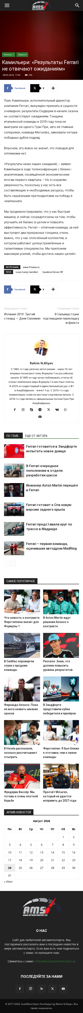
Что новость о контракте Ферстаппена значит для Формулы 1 (21, 622)
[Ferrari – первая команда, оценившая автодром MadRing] (14, 548)
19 (31, 860)
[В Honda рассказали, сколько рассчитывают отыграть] (22, 732)
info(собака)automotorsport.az (55, 961)
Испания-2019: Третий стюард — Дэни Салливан (22, 316)
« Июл (8, 881)
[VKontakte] (58, 409)
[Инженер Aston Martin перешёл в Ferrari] (14, 490)
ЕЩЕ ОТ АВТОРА (36, 435)
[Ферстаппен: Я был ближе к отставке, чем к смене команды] (61, 732)
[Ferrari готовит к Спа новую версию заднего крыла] (14, 510)
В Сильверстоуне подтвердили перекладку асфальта (61, 318)
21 (52, 860)
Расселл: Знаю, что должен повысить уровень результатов (58, 665)
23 (73, 860)
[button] (6, 5)
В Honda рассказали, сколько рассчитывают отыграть (20, 753)
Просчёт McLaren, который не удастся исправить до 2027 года (59, 796)
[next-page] (13, 563)
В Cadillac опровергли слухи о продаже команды (19, 665)
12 (31, 852)
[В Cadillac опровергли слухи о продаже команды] (22, 645)
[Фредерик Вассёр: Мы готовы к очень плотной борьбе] (22, 776)
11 (20, 852)
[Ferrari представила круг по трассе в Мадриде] (14, 529)
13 (41, 852)
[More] (53, 88)
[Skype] (33, 409)
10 (9, 852)
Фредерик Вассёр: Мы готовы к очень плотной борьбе (21, 796)
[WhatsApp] (67, 409)
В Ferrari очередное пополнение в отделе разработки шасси (44, 470)
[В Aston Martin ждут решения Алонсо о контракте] (61, 602)
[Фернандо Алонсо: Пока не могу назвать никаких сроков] (22, 688)
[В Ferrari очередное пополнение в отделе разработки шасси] (14, 471)
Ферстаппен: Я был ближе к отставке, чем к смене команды (61, 753)
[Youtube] (41, 417)
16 (73, 852)
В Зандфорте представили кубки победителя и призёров (59, 709)
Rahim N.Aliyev (41, 363)
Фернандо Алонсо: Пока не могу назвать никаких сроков (21, 709)
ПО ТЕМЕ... (13, 435)
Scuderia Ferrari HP (53, 271)
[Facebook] (16, 409)
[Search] (77, 5)
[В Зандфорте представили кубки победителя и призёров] (61, 688)
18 (20, 860)
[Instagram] (24, 409)
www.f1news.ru (31, 267)
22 (63, 860)
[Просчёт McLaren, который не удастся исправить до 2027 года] (61, 776)
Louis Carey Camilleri (27, 271)
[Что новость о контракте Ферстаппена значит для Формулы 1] (22, 602)
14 (52, 852)
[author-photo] (41, 357)
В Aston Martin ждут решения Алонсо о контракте (57, 622)
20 (41, 860)
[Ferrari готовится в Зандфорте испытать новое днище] (14, 451)
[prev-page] (6, 563)
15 (63, 852)
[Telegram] (41, 409)
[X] (50, 409)
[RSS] (41, 989)
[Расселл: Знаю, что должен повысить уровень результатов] (61, 645)
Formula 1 (8, 54)
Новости (22, 54)
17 (9, 860)
